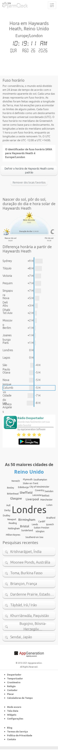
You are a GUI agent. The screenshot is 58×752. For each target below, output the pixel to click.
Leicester (37, 495)
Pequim (8, 283)
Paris (6, 342)
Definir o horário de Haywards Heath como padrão (29, 170)
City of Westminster (39, 486)
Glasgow (16, 498)
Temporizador (15, 678)
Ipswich (50, 524)
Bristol (24, 526)
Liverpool (32, 499)
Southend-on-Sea (34, 537)
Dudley (6, 515)
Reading (13, 523)
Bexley (10, 487)
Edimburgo (23, 487)
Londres (8, 350)
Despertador (14, 674)
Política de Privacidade (19, 735)
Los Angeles (7, 407)
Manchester (46, 499)
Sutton (37, 527)
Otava (6, 372)
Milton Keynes (13, 534)
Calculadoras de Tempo (20, 698)
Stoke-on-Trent (30, 483)
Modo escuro (14, 707)
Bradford (50, 517)
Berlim (7, 327)
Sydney (7, 260)
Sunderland (27, 530)
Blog (9, 727)
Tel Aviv (8, 312)
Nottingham (14, 528)
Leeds (35, 524)
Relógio (11, 686)
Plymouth (28, 479)
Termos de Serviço (17, 731)
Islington (40, 531)
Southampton (40, 479)
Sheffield (26, 492)
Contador (12, 690)
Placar (10, 694)
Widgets (11, 715)
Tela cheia (12, 711)
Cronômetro (13, 682)
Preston (45, 527)
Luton (49, 505)
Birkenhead (13, 493)
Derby (7, 510)
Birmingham (26, 519)
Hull (8, 505)
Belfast (45, 495)
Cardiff (41, 521)
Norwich (16, 481)
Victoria (7, 275)
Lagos (6, 357)
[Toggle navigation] (52, 5)
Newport (11, 519)
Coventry (39, 490)
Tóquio (7, 268)
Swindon (49, 491)
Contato (11, 739)
